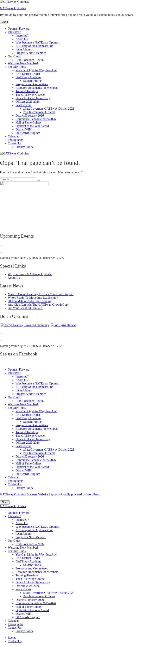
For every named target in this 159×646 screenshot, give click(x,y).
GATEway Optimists (13, 8)
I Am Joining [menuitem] (23, 533)
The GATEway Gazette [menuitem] (30, 578)
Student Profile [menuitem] (32, 565)
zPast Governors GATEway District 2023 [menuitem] (48, 592)
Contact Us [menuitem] (15, 627)
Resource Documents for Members (37, 87)
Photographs (15, 139)
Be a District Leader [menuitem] (28, 558)
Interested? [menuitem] (14, 516)
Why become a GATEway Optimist (37, 42)
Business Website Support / (44, 494)
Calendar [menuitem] (13, 620)
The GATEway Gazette (30, 94)
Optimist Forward (18, 28)
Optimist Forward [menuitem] (18, 512)
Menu (5, 21)
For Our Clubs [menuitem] (17, 551)
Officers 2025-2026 (28, 101)
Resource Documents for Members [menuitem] (37, 572)
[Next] (1, 252)
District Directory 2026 (30, 115)
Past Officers (23, 105)
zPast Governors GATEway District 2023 (48, 108)
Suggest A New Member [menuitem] (31, 537)
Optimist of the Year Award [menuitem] (32, 610)
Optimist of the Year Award (32, 126)
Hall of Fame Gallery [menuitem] (28, 606)
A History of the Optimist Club (34, 46)
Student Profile (32, 80)
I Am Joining (23, 49)
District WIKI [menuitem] (24, 613)
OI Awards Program (28, 133)
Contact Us (15, 143)
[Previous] (1, 245)
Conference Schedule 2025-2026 (36, 119)
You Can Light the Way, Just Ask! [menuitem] (36, 554)
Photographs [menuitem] (15, 624)
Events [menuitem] (12, 637)
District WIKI (24, 129)
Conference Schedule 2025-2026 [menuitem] (36, 603)
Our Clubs (14, 56)
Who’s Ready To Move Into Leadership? (33, 297)
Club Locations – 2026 (30, 59)
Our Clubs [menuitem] (14, 540)
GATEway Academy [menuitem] (28, 561)
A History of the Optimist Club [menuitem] (34, 530)
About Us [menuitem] (22, 523)
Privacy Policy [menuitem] (24, 631)
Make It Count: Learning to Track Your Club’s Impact (40, 294)
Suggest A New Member (31, 53)
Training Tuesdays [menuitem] (27, 575)
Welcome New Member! (23, 63)
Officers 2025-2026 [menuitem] (28, 585)
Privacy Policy (24, 146)
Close (5, 502)
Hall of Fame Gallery (28, 122)
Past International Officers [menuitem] (39, 596)
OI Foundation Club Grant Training (29, 301)
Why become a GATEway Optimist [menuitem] (37, 526)
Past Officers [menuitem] (23, 589)
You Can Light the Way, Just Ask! (36, 70)
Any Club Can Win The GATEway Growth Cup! (38, 304)
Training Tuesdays (27, 91)
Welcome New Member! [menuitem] (23, 547)
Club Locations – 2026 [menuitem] (30, 544)
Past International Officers (39, 112)
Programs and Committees (32, 84)
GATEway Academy (28, 77)
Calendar (13, 136)
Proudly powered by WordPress (80, 494)
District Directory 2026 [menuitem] (30, 599)
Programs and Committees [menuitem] (32, 568)
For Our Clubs (17, 66)
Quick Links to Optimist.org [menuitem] (33, 582)
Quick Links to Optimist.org (33, 98)
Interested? (14, 32)
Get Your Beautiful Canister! (25, 308)
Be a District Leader (28, 73)
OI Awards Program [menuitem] (28, 617)
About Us (22, 39)
